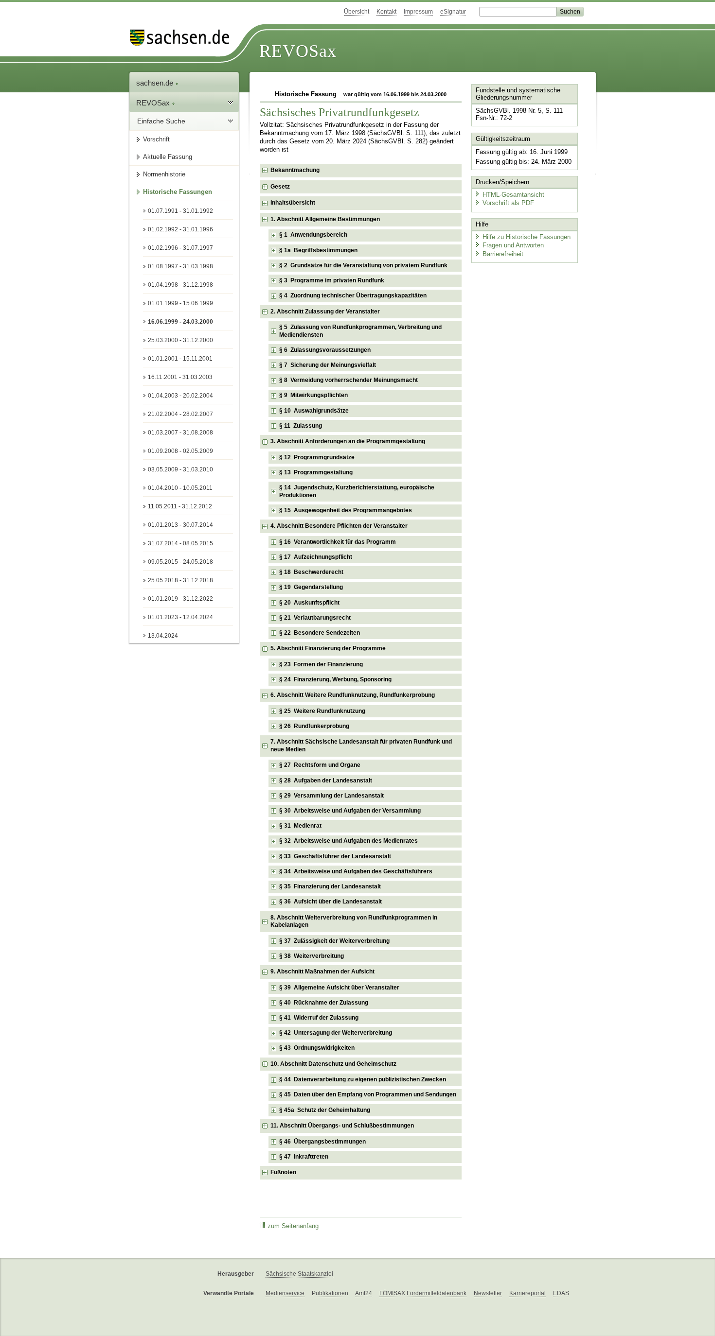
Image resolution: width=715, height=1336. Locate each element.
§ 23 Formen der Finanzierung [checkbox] (321, 664)
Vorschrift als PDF (508, 203)
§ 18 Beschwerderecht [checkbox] (311, 572)
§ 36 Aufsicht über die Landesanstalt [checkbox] (330, 901)
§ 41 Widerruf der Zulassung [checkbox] (318, 1017)
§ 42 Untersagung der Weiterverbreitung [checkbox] (335, 1032)
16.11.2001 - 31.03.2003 (180, 377)
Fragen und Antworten (513, 245)
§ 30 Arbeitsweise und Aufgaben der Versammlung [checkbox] (350, 810)
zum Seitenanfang (293, 1226)
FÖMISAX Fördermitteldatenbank (422, 1293)
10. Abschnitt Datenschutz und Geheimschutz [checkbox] (333, 1063)
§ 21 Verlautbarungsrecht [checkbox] (315, 617)
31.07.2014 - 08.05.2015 (180, 543)
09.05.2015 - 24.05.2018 (180, 561)
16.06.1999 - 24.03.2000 (180, 321)
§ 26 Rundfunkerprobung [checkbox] (314, 726)
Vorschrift (156, 139)
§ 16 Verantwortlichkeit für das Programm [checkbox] (337, 541)
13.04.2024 (163, 635)
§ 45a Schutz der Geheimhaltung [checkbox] (324, 1110)
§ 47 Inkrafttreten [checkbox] (303, 1156)
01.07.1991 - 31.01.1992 (180, 211)
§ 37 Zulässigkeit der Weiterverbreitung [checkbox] (334, 940)
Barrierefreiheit (503, 254)
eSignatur (453, 11)
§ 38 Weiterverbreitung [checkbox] (311, 956)
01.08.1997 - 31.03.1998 (180, 266)
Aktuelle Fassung (167, 156)
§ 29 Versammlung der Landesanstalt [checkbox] (331, 795)
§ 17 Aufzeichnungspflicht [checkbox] (315, 557)
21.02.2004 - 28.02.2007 (180, 414)
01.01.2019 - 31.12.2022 (180, 598)
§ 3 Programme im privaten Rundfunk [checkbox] (331, 280)
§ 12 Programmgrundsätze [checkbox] (317, 457)
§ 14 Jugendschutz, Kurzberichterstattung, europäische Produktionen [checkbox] (356, 491)
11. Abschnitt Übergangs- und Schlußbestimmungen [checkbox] (342, 1125)
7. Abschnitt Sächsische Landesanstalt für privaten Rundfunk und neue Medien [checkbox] (361, 745)
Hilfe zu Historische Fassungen (527, 237)
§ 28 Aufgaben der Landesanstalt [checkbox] (325, 780)
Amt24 (363, 1293)
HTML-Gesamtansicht (513, 194)
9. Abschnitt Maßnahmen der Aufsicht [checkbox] (322, 971)
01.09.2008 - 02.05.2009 (180, 451)
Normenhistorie (164, 174)
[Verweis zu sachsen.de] (183, 37)
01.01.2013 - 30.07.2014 (180, 524)
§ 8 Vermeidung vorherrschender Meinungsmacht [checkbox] (348, 380)
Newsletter (488, 1293)
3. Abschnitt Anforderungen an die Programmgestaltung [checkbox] (347, 441)
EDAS (561, 1293)
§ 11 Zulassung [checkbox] (300, 425)
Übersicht (356, 11)
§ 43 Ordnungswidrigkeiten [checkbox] (317, 1047)
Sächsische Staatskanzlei (299, 1273)
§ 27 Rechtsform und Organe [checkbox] (319, 765)
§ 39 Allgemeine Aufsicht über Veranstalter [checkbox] (339, 987)
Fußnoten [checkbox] (283, 1172)
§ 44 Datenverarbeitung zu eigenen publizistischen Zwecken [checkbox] (362, 1079)
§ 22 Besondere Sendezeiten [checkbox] (319, 632)
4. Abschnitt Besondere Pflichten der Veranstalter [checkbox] (339, 525)
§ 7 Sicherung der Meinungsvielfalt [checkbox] (327, 365)
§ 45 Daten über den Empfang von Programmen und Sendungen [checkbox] (367, 1094)
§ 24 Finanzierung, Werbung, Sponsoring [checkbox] (335, 679)
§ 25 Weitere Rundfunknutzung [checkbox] (322, 711)
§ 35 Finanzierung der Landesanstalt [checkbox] (330, 886)
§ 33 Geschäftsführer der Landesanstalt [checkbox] (335, 856)
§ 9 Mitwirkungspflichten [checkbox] (313, 395)
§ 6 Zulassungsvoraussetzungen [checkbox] (325, 350)
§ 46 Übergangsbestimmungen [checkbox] (322, 1141)
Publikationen (330, 1293)
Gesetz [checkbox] (280, 186)
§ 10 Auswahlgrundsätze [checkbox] (314, 410)
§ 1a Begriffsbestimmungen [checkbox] (318, 250)
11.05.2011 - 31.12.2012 (180, 506)
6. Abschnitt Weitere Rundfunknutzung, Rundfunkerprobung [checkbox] (352, 695)
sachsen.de (155, 83)
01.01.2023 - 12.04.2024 (180, 617)
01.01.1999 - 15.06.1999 (180, 303)
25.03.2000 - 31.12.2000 (180, 340)
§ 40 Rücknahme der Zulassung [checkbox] (323, 1002)
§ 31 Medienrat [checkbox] (300, 825)
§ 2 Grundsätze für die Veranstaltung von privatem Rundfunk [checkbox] (363, 265)
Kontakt (386, 11)
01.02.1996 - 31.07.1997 (180, 247)
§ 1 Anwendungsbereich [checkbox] (313, 234)
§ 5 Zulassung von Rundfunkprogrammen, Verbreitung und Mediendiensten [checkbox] (360, 331)
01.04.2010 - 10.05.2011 (180, 488)
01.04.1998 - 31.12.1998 (180, 284)
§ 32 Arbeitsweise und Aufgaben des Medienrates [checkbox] (348, 840)
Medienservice (285, 1293)
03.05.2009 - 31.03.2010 (180, 469)
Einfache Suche (161, 121)
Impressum (418, 11)
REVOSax (298, 51)
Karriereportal (527, 1293)
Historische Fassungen (177, 191)
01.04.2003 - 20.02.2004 (180, 395)
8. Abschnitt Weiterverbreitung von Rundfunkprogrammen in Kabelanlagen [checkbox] (353, 921)
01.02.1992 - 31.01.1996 (180, 229)
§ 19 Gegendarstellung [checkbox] (311, 587)
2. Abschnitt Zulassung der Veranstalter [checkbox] (325, 311)
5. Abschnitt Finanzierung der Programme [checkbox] (328, 648)
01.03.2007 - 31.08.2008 (180, 432)
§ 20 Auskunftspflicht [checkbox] (309, 602)
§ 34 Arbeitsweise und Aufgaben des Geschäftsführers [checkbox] (355, 871)
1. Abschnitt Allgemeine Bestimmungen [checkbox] (325, 219)
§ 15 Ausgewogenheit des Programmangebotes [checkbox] (345, 510)
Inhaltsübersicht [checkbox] (292, 202)
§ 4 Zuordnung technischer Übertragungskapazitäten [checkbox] (353, 295)
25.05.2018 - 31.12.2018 (180, 580)
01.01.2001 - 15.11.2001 (180, 358)
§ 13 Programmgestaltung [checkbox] (316, 472)
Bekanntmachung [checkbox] (295, 170)
